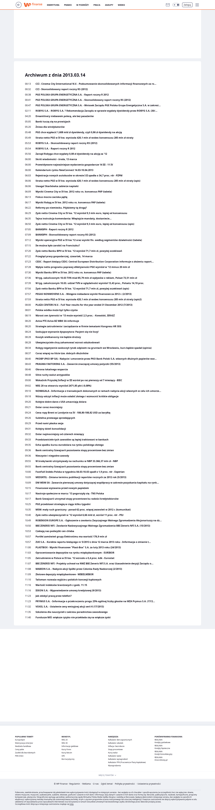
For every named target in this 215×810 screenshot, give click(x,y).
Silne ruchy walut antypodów (53, 374)
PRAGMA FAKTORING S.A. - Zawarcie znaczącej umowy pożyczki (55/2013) (78, 364)
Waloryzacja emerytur (24, 743)
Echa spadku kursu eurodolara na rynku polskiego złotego (70, 444)
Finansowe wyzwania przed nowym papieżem (62, 488)
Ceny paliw (19, 749)
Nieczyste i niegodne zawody (52, 455)
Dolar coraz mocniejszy (49, 407)
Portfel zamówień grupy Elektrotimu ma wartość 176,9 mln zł (71, 536)
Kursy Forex (66, 749)
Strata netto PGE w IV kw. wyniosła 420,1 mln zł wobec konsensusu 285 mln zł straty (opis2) (89, 299)
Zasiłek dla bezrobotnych (25, 752)
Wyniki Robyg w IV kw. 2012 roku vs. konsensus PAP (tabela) (70, 202)
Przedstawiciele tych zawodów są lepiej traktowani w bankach (72, 439)
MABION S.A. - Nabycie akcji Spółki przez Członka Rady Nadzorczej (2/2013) (79, 569)
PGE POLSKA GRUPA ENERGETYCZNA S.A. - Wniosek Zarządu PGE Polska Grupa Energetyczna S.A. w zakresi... (98, 105)
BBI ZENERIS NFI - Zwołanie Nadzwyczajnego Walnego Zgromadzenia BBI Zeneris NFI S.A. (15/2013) (93, 525)
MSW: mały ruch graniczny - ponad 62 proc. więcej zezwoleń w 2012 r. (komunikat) (83, 509)
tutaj (71, 804)
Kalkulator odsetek (115, 743)
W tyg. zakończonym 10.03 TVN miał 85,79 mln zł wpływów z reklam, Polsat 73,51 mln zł (86, 277)
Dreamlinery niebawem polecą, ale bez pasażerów (65, 116)
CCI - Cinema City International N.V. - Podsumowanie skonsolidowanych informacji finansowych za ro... (96, 83)
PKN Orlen (19, 756)
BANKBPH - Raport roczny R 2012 (54, 229)
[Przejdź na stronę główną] (19, 6)
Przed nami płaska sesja (49, 423)
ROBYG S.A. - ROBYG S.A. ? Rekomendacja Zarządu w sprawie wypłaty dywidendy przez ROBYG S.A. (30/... (96, 110)
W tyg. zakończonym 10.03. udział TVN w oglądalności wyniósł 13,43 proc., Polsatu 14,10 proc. (90, 283)
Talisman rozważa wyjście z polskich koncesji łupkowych (69, 579)
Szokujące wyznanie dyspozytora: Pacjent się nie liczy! (67, 331)
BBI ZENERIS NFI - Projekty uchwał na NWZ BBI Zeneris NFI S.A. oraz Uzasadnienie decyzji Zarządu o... (94, 563)
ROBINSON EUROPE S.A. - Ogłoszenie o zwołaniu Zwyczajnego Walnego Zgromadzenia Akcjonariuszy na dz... (99, 520)
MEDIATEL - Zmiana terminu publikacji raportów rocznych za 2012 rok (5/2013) (81, 477)
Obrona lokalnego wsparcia (52, 369)
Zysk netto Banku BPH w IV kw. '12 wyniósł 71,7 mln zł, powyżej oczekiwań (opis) (82, 288)
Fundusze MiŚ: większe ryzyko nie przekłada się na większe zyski (73, 617)
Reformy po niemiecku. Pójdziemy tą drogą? (61, 207)
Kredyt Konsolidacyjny (163, 754)
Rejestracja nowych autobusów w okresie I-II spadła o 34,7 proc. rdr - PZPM (79, 175)
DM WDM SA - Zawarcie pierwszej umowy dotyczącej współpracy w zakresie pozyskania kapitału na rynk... (97, 482)
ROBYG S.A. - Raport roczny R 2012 (55, 148)
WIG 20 (65, 740)
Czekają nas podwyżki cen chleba (55, 531)
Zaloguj (187, 4)
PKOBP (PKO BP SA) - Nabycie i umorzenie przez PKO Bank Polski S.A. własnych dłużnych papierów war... (96, 358)
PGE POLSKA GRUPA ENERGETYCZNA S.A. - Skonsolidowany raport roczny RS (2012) (83, 100)
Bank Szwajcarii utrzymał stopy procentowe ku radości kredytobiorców (77, 498)
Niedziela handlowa (23, 746)
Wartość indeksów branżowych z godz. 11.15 (61, 585)
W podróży (82, 5)
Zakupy (109, 5)
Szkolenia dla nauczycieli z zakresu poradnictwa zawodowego (72, 612)
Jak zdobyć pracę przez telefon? (54, 595)
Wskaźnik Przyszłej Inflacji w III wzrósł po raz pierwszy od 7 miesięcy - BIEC (79, 380)
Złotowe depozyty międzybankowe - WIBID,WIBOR (65, 574)
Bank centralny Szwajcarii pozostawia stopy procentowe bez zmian (75, 450)
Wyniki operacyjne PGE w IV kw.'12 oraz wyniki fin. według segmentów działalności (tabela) (89, 240)
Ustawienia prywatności (148, 783)
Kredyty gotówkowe (162, 742)
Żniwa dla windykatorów (50, 126)
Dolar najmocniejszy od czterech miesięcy (60, 434)
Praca (96, 5)
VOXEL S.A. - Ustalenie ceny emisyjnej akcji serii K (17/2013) (70, 606)
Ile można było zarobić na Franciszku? (58, 245)
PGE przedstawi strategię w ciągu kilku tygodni (63, 504)
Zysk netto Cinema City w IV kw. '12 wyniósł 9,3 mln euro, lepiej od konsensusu (81, 213)
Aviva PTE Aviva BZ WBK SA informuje (57, 321)
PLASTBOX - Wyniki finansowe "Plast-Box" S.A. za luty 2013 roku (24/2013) (78, 547)
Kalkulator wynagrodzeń (118, 759)
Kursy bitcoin (67, 752)
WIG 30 (65, 743)
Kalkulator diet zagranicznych (120, 740)
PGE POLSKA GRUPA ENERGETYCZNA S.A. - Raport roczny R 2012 (72, 94)
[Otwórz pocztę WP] (167, 4)
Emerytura (53, 5)
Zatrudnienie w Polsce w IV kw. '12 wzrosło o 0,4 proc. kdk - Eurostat (75, 558)
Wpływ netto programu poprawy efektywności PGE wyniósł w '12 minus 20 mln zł (83, 267)
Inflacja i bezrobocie (116, 746)
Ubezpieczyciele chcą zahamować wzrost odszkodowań (68, 342)
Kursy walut (112, 752)
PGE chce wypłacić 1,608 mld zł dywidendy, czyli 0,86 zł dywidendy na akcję (79, 132)
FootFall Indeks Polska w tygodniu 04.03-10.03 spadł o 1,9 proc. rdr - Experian (80, 471)
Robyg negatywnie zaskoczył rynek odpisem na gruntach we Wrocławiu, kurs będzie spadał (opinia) (94, 347)
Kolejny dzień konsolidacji (51, 428)
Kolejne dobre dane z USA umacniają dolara (61, 401)
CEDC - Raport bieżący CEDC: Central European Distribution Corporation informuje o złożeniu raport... (95, 261)
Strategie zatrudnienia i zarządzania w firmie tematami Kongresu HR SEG (78, 326)
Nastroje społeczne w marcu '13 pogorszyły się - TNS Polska (70, 493)
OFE (63, 756)
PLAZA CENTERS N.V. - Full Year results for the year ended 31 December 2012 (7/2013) (84, 304)
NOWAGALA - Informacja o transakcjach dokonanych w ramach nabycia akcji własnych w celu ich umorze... (98, 391)
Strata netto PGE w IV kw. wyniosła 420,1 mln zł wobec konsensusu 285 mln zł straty (84, 137)
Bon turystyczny (68, 759)
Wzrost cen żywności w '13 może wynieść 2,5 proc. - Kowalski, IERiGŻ (75, 315)
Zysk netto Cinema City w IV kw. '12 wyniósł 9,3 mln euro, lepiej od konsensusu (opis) (85, 224)
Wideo (121, 5)
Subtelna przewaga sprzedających (55, 418)
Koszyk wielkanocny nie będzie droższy (58, 337)
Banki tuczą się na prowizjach (53, 121)
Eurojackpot (20, 740)
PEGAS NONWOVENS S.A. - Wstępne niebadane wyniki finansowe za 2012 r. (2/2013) (83, 294)
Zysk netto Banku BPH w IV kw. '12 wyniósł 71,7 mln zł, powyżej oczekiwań (79, 251)
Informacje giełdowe (70, 746)
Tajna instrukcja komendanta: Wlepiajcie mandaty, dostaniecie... (74, 218)
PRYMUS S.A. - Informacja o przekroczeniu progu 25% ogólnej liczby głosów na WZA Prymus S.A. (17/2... (95, 601)
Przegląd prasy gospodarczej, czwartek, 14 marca (64, 256)
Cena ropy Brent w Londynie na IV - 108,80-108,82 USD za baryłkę (73, 412)
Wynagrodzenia (114, 765)
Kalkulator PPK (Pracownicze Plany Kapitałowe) (127, 762)
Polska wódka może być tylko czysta (57, 310)
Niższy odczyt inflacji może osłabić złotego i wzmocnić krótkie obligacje (77, 396)
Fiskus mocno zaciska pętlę (51, 197)
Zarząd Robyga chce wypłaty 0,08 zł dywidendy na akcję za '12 (71, 153)
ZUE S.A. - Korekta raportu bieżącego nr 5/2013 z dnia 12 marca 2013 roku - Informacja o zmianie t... (93, 542)
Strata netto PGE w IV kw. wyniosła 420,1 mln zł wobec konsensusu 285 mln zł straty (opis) (88, 180)
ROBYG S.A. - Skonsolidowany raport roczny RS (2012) (66, 143)
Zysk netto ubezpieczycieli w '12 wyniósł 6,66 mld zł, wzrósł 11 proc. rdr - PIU (79, 515)
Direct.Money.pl (161, 760)
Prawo (68, 5)
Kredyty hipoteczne (162, 748)
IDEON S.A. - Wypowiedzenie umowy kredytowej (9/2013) (68, 590)
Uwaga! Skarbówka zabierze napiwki (57, 186)
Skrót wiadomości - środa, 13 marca (56, 159)
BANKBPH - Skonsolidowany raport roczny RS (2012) (66, 234)
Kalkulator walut (114, 756)
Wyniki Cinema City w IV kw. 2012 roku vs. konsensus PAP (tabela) (74, 191)
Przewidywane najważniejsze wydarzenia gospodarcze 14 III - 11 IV (74, 164)
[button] (176, 5)
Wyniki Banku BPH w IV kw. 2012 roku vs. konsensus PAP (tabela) (73, 272)
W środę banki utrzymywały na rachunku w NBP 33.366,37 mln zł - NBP (77, 461)
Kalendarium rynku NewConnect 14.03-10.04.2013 (64, 170)
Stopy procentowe (115, 749)
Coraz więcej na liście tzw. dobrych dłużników (62, 353)
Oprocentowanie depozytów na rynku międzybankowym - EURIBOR (75, 552)
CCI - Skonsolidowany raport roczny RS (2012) (62, 89)
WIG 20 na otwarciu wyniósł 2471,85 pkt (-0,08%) (63, 385)
